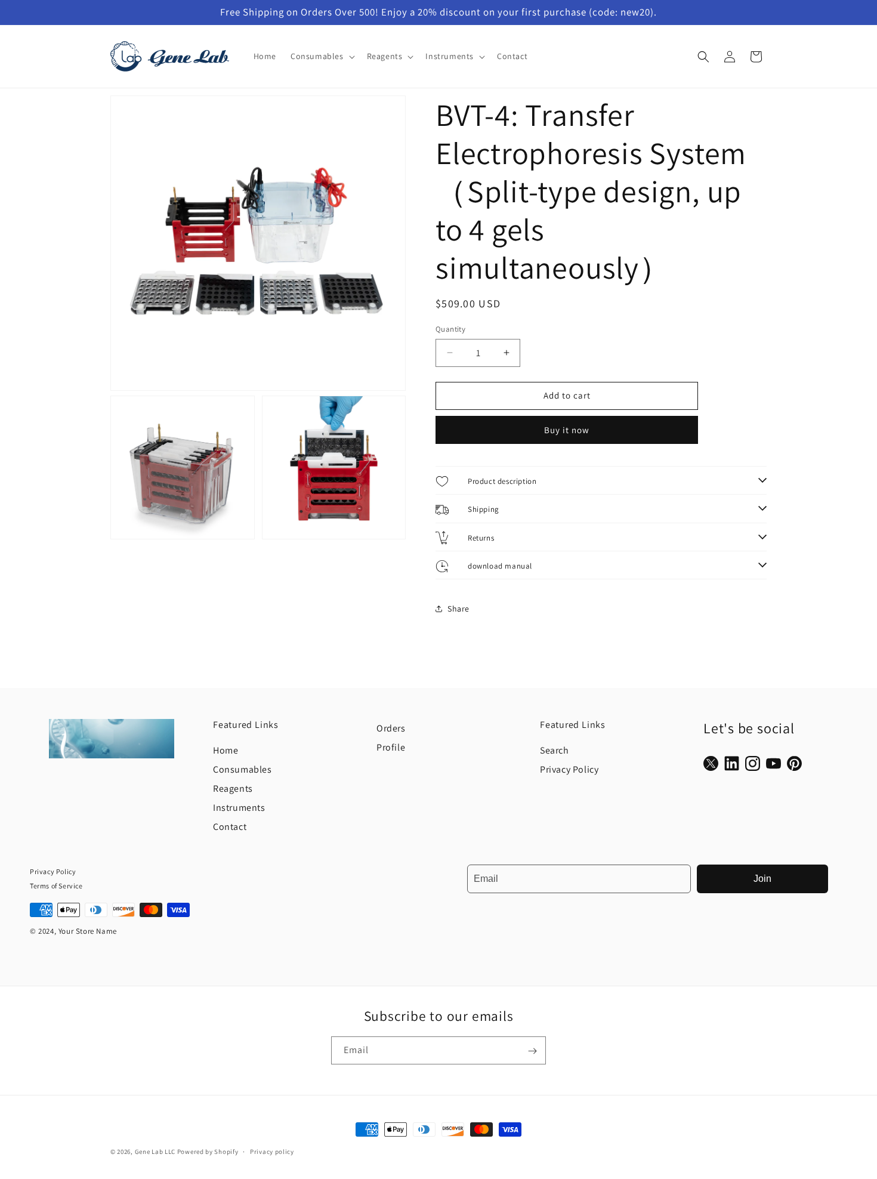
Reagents (233, 788)
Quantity (450, 329)
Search (554, 750)
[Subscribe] (532, 1051)
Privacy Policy (569, 769)
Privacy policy (272, 1151)
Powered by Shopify (208, 1151)
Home (225, 750)
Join (762, 879)
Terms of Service (56, 885)
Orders (391, 728)
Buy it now (566, 430)
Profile (390, 747)
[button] (321, 56)
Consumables (242, 769)
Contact (229, 826)
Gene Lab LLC (155, 1151)
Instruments (239, 807)
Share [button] (458, 608)
